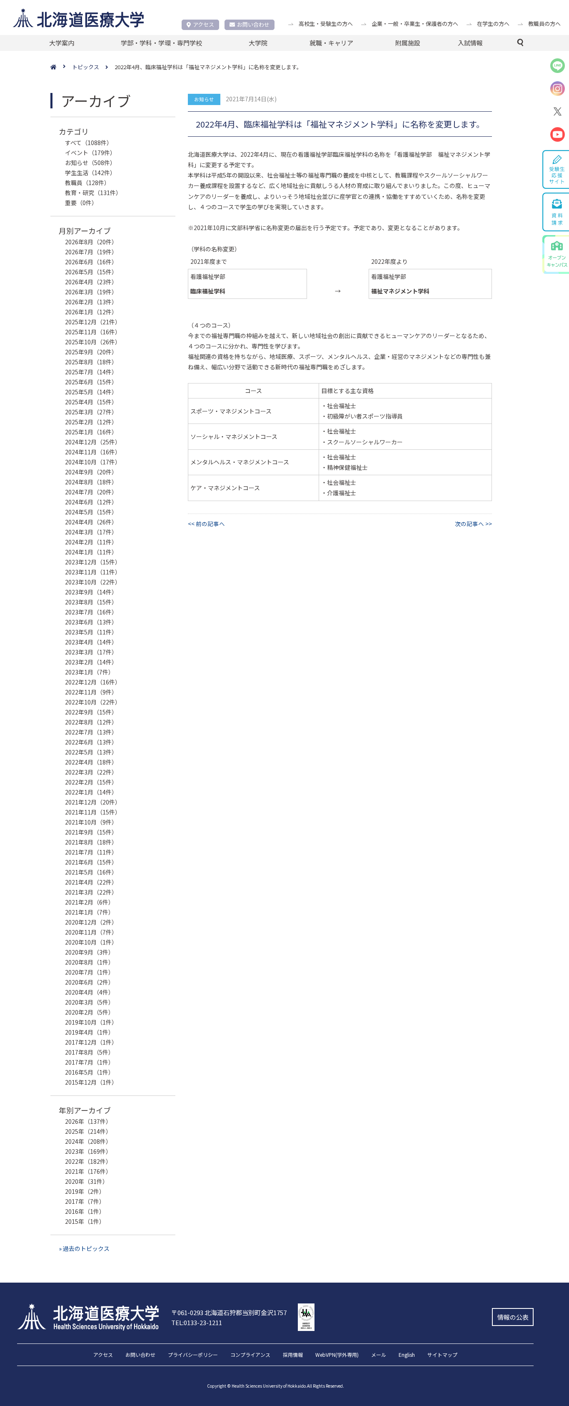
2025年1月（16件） (91, 432)
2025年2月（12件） (91, 422)
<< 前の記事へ (206, 523)
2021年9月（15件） (91, 832)
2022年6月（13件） (91, 742)
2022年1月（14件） (91, 792)
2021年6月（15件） (91, 862)
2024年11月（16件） (93, 452)
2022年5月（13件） (91, 752)
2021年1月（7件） (89, 912)
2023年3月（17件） (91, 652)
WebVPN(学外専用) (337, 1355)
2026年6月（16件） (91, 262)
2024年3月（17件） (91, 532)
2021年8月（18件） (91, 842)
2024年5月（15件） (91, 512)
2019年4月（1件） (89, 1032)
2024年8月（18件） (91, 482)
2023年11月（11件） (93, 572)
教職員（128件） (87, 182)
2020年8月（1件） (89, 962)
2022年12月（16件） (93, 682)
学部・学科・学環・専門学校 (161, 42)
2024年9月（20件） (91, 472)
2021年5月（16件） (91, 872)
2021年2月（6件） (89, 902)
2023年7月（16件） (91, 612)
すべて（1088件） (88, 142)
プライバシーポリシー (193, 1355)
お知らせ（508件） (90, 162)
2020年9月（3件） (89, 952)
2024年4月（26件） (91, 522)
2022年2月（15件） (91, 782)
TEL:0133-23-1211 (196, 1322)
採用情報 (293, 1355)
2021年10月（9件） (91, 822)
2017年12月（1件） (91, 1042)
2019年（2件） (85, 1191)
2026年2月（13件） (91, 302)
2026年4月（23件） (91, 282)
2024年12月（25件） (93, 442)
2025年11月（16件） (93, 332)
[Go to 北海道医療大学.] (61, 67)
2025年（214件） (88, 1131)
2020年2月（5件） (89, 1012)
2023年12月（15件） (93, 562)
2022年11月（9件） (91, 692)
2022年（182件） (88, 1161)
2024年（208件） (88, 1141)
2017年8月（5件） (89, 1052)
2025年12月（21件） (93, 322)
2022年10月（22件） (93, 702)
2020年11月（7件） (91, 932)
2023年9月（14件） (91, 592)
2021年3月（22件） (91, 892)
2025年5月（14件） (91, 392)
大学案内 (61, 42)
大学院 (258, 42)
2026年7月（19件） (91, 252)
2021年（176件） (88, 1171)
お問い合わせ (253, 24)
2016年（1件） (85, 1211)
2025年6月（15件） (91, 382)
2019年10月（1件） (91, 1022)
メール (378, 1355)
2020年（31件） (86, 1181)
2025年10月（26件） (93, 342)
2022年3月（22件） (91, 772)
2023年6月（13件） (91, 622)
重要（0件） (81, 202)
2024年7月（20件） (91, 492)
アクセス (203, 24)
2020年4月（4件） (89, 992)
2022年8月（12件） (91, 722)
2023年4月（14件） (91, 642)
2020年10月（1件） (91, 942)
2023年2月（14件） (91, 662)
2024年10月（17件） (93, 462)
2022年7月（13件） (91, 732)
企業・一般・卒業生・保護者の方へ (415, 24)
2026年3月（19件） (91, 292)
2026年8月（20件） (91, 242)
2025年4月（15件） (91, 402)
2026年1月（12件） (91, 312)
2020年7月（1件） (89, 972)
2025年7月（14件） (91, 372)
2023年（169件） (88, 1151)
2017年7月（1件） (89, 1062)
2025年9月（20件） (91, 352)
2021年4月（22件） (91, 882)
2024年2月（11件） (91, 542)
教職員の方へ (544, 24)
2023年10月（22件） (93, 582)
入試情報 (470, 42)
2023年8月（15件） (91, 602)
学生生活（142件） (90, 172)
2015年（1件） (85, 1221)
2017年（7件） (85, 1201)
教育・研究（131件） (93, 192)
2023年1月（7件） (89, 672)
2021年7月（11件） (91, 852)
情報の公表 (513, 1317)
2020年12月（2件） (91, 922)
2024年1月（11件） (91, 552)
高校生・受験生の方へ (326, 24)
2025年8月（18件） (91, 362)
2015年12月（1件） (91, 1082)
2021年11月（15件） (93, 812)
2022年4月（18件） (91, 762)
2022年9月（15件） (91, 712)
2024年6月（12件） (91, 502)
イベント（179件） (90, 152)
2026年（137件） (88, 1121)
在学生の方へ (493, 24)
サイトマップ (442, 1355)
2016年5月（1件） (89, 1072)
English (407, 1355)
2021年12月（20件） (93, 802)
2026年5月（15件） (91, 272)
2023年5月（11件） (91, 632)
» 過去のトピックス (84, 1248)
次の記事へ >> (473, 523)
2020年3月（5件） (89, 1002)
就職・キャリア (331, 42)
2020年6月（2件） (89, 982)
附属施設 (407, 42)
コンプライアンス (250, 1355)
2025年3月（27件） (91, 412)
